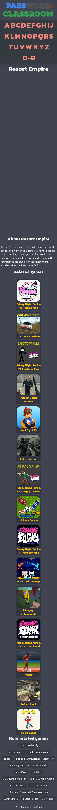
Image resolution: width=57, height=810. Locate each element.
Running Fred (17, 765)
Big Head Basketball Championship (28, 792)
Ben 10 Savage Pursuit (42, 778)
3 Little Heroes (30, 798)
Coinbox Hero (17, 785)
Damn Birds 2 (11, 798)
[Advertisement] (28, 204)
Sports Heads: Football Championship (28, 752)
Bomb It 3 (36, 772)
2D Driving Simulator (14, 778)
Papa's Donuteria (37, 765)
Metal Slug (21, 772)
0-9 (29, 57)
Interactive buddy (28, 745)
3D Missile (48, 798)
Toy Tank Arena (38, 785)
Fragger (7, 758)
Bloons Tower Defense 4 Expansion (34, 758)
